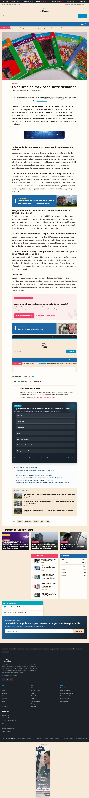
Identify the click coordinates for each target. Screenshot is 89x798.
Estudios (36, 521)
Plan (42, 521)
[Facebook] (3, 679)
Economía (12, 649)
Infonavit (39, 649)
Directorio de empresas (66, 687)
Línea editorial (5, 718)
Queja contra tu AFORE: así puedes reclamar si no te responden (33, 475)
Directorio (73, 4)
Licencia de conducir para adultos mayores (27, 473)
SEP (48, 521)
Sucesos (4, 701)
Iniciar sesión (80, 4)
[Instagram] (11, 679)
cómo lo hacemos (42, 101)
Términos (45, 738)
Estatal (62, 649)
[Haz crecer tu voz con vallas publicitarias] (44, 135)
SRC (18, 433)
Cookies (51, 738)
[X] (7, 679)
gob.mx (64, 99)
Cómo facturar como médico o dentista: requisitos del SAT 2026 (34, 480)
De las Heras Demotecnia (24, 445)
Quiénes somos (5, 715)
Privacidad (38, 738)
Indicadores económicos (66, 695)
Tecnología (5, 652)
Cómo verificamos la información (46, 397)
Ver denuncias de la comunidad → (46, 315)
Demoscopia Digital (23, 439)
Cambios (20, 521)
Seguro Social (54, 649)
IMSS (32, 649)
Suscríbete (83, 16)
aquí (33, 376)
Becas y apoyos (35, 704)
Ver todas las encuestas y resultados (23, 459)
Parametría (20, 427)
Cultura (3, 704)
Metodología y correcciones (9, 720)
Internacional (70, 649)
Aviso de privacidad (6, 726)
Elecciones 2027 (64, 701)
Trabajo (46, 649)
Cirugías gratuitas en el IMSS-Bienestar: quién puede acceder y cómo (35, 470)
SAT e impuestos (35, 690)
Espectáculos (5, 706)
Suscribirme (78, 631)
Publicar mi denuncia (24, 315)
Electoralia (20, 421)
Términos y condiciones (8, 728)
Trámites (20, 649)
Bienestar (79, 649)
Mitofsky (20, 415)
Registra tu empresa (65, 690)
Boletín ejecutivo (64, 698)
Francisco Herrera (34, 388)
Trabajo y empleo (35, 701)
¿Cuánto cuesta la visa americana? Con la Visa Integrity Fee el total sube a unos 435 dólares (42, 482)
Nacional (5, 649)
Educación (15, 83)
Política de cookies (6, 731)
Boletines (67, 4)
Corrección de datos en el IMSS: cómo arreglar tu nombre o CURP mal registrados (39, 478)
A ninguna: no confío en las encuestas (29, 451)
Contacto (4, 723)
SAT (27, 649)
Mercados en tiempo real (66, 693)
